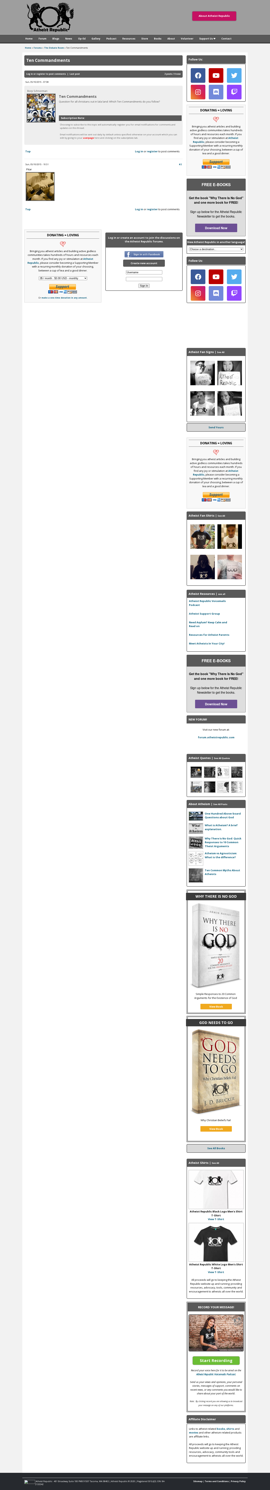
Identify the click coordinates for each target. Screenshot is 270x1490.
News (68, 38)
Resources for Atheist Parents (209, 635)
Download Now (216, 228)
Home (29, 38)
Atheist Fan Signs (201, 352)
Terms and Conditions (217, 1481)
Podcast (111, 38)
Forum (42, 38)
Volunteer (187, 38)
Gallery (96, 38)
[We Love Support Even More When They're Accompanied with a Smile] (229, 414)
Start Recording (216, 1360)
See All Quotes (222, 758)
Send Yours (216, 427)
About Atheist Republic (214, 16)
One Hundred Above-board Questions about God (223, 815)
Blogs (55, 38)
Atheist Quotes (200, 758)
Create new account (144, 263)
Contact (226, 38)
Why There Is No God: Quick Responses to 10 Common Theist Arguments (223, 842)
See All (220, 352)
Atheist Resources (202, 594)
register (40, 74)
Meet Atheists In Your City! (207, 643)
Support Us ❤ (207, 38)
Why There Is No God (216, 896)
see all (221, 594)
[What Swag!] (202, 414)
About (171, 38)
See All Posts (220, 804)
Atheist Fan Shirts (201, 515)
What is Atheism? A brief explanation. (221, 827)
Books (157, 38)
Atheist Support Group (204, 613)
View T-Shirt (216, 1219)
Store (144, 38)
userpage (88, 137)
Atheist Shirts (199, 1163)
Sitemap (197, 1481)
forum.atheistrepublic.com (216, 737)
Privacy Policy (238, 1481)
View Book (216, 1006)
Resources (128, 38)
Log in (29, 74)
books (221, 1429)
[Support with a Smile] (202, 384)
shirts (230, 1429)
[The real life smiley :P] (229, 384)
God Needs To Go (216, 1022)
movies (193, 1432)
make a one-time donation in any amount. (64, 297)
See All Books (216, 1148)
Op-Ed (82, 38)
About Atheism (199, 804)
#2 (180, 164)
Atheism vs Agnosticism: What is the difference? (221, 855)
